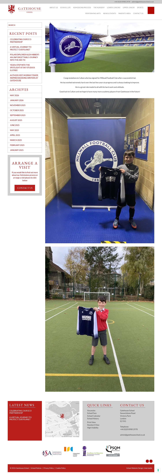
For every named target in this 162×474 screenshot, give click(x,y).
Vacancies (91, 410)
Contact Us (138, 13)
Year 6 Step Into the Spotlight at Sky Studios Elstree (22, 67)
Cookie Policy (61, 468)
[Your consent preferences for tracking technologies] (158, 470)
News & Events (109, 13)
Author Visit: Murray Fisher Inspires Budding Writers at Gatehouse (24, 78)
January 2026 (16, 100)
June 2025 (15, 125)
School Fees (92, 413)
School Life (65, 7)
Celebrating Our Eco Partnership (20, 411)
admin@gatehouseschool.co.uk (132, 435)
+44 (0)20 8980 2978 (122, 2)
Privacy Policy (49, 468)
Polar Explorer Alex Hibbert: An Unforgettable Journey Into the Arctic (24, 57)
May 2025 (14, 130)
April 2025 (15, 135)
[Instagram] (147, 461)
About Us (54, 7)
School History (93, 418)
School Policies (36, 468)
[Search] (151, 10)
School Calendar (93, 416)
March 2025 (16, 140)
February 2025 (17, 145)
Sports (140, 7)
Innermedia (148, 468)
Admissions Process (82, 7)
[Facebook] (151, 461)
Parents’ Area (124, 13)
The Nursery (98, 7)
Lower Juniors (113, 7)
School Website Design (134, 468)
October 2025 (17, 110)
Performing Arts (93, 13)
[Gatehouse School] (25, 10)
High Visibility (92, 428)
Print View (91, 422)
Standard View (93, 425)
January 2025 (16, 150)
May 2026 (14, 95)
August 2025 (16, 120)
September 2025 (17, 115)
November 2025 (17, 105)
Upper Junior (129, 7)
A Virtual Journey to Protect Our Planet (20, 418)
